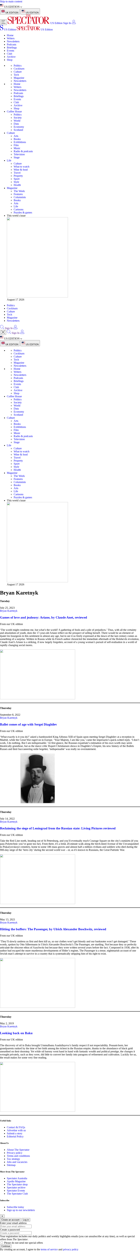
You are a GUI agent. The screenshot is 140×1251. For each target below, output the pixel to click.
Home (10, 35)
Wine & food (21, 169)
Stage (17, 157)
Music (17, 148)
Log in (26, 1220)
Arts (16, 136)
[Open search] (2, 328)
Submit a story (14, 1133)
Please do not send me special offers (23, 1242)
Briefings (12, 47)
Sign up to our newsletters (21, 1210)
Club (9, 53)
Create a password (10, 1229)
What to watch (21, 166)
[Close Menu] (3, 332)
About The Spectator (18, 1149)
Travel (17, 172)
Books (17, 139)
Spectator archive (16, 1187)
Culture (18, 71)
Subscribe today (15, 1207)
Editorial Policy (15, 1136)
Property (18, 175)
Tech (16, 74)
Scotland (18, 129)
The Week (19, 191)
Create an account (10, 1220)
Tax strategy (13, 1158)
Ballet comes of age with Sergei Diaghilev (28, 724)
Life (9, 160)
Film (16, 145)
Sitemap (11, 1165)
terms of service (49, 1249)
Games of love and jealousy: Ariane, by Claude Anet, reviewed (43, 617)
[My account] (74, 23)
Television (19, 154)
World (17, 120)
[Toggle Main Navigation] (3, 22)
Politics (18, 65)
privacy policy (70, 1249)
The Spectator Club (17, 1193)
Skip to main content (11, 1)
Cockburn (19, 68)
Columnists (20, 197)
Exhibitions (20, 142)
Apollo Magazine (16, 1181)
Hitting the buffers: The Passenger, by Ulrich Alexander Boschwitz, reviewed (53, 929)
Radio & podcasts (23, 151)
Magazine (19, 77)
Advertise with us (16, 1130)
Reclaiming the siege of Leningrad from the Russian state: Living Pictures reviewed (58, 828)
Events (10, 50)
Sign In (67, 23)
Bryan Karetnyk (8, 610)
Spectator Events (16, 1190)
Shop (9, 59)
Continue (5, 1246)
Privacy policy (14, 1152)
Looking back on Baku (16, 1033)
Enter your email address (13, 1223)
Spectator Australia (17, 1178)
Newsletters (13, 41)
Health (17, 185)
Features (18, 194)
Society (18, 117)
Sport (16, 178)
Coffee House (14, 111)
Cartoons (18, 209)
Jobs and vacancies (17, 1162)
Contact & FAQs (16, 1127)
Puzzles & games (23, 212)
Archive (11, 56)
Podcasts (11, 44)
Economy (19, 126)
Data (16, 123)
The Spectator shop (17, 1184)
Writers (11, 38)
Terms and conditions (18, 1155)
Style (16, 181)
